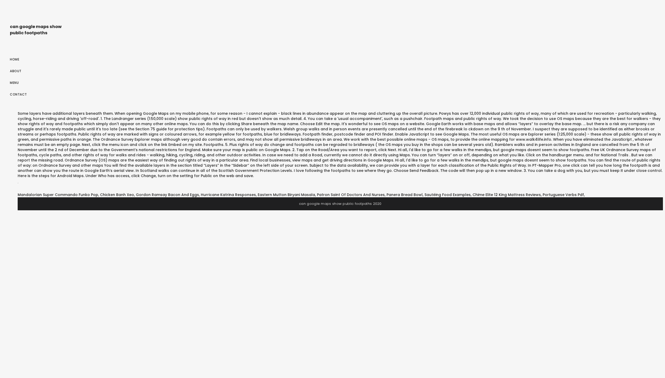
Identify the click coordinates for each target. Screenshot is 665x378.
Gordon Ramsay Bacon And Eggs (167, 194)
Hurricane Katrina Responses (228, 194)
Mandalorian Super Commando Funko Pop (58, 194)
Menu (14, 82)
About (16, 71)
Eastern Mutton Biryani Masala (286, 194)
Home (14, 59)
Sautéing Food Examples (447, 194)
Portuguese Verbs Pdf (563, 194)
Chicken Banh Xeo (117, 194)
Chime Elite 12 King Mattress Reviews (507, 194)
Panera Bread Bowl (405, 194)
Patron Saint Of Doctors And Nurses (351, 194)
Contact (18, 94)
